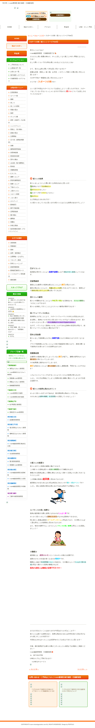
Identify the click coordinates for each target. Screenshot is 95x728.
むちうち (13, 173)
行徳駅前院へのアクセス (16, 80)
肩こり (12, 102)
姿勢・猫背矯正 (15, 253)
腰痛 (11, 99)
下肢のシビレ (14, 187)
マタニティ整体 (15, 260)
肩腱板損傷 (14, 170)
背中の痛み (14, 159)
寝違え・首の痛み (16, 129)
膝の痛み (13, 215)
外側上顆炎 (14, 225)
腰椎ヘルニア (14, 177)
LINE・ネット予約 (85, 27)
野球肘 (12, 166)
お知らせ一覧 (14, 71)
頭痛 (11, 145)
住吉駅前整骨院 (15, 453)
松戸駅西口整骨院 (15, 404)
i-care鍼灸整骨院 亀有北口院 (16, 445)
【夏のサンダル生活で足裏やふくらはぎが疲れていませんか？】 (16, 302)
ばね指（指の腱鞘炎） (17, 163)
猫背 (11, 113)
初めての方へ (28, 27)
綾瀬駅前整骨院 (15, 420)
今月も (12, 336)
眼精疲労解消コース (17, 270)
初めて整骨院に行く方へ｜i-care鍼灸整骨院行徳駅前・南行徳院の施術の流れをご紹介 (16, 319)
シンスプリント (15, 126)
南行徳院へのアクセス (17, 75)
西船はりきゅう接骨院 (17, 382)
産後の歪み (14, 133)
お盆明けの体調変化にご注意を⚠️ (16, 310)
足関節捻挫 (14, 211)
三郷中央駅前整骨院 (16, 496)
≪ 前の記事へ (34, 669)
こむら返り (14, 197)
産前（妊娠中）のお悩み (16, 121)
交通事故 (13, 136)
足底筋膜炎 (14, 92)
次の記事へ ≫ (82, 669)
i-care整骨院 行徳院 (16, 393)
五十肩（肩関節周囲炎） (16, 141)
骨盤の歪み (14, 109)
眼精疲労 (13, 204)
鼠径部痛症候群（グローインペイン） (16, 230)
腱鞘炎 (12, 218)
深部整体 (13, 242)
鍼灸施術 (13, 280)
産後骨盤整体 (14, 267)
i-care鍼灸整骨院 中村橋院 (16, 488)
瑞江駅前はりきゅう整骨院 (16, 429)
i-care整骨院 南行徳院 (17, 397)
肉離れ (12, 222)
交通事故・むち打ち (17, 256)
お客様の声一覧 (15, 68)
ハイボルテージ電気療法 (16, 275)
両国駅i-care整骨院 (16, 465)
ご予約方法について (17, 64)
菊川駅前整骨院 (15, 461)
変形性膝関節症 (15, 180)
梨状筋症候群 (14, 156)
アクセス (47, 27)
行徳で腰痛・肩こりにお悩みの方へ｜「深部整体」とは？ (16, 329)
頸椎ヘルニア (14, 184)
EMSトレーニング (16, 263)
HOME (9, 27)
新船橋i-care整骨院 (16, 378)
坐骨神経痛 (14, 152)
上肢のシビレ (14, 191)
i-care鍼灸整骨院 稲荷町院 (16, 474)
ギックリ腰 (14, 116)
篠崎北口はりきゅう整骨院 (16, 435)
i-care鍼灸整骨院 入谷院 (18, 478)
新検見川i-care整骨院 (17, 412)
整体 (11, 249)
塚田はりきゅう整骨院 (17, 368)
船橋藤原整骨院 (15, 385)
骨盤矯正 (13, 246)
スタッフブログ (17, 287)
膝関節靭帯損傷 (15, 149)
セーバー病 (14, 96)
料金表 (66, 27)
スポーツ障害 (14, 194)
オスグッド (14, 201)
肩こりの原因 (14, 106)
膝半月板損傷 (14, 208)
